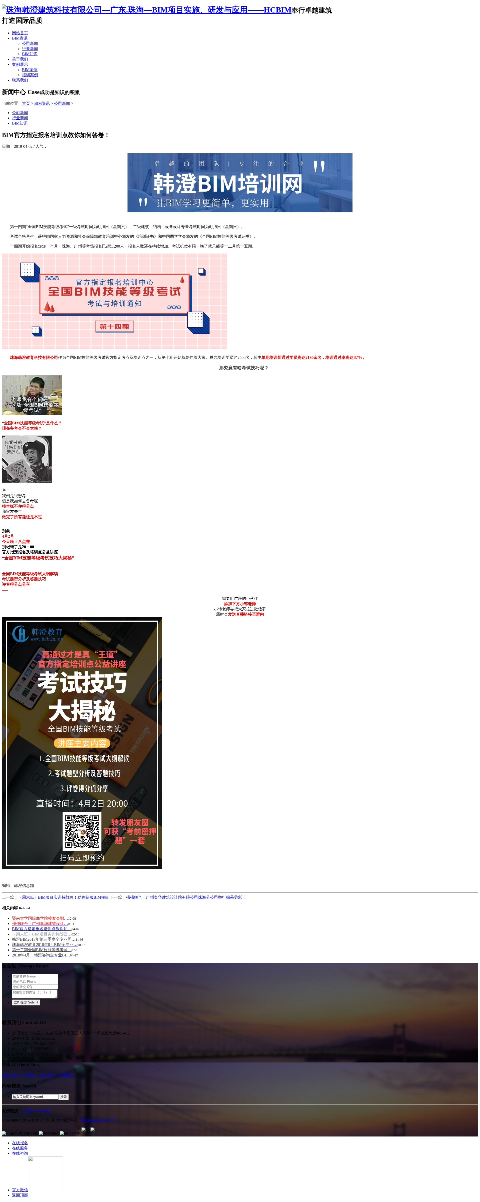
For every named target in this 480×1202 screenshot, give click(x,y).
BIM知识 (30, 54)
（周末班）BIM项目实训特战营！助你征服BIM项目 (63, 897)
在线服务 (20, 1148)
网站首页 (20, 33)
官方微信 (20, 1190)
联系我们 (20, 80)
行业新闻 (30, 49)
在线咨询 (20, 1153)
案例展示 (20, 64)
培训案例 (30, 75)
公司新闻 (30, 43)
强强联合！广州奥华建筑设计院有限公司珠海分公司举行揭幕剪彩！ (186, 897)
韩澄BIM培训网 (36, 1111)
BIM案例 (30, 70)
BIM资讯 (20, 38)
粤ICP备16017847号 (97, 1120)
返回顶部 (20, 1195)
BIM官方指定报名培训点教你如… (42, 929)
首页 (26, 103)
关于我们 (20, 59)
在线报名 (20, 1143)
